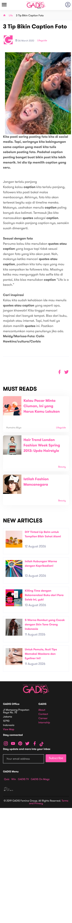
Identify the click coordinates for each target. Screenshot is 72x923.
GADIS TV (23, 779)
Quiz (6, 779)
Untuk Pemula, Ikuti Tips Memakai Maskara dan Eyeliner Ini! (41, 654)
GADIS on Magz (40, 779)
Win (13, 779)
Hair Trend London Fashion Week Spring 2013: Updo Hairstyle (41, 445)
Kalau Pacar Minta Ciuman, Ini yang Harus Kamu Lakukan (41, 406)
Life (11, 15)
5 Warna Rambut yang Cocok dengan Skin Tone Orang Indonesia (45, 624)
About (41, 710)
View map (8, 729)
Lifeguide (42, 40)
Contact (43, 714)
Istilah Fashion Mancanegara (36, 482)
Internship (44, 722)
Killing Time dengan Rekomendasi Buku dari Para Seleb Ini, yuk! (44, 595)
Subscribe (56, 758)
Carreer (43, 718)
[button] (66, 372)
